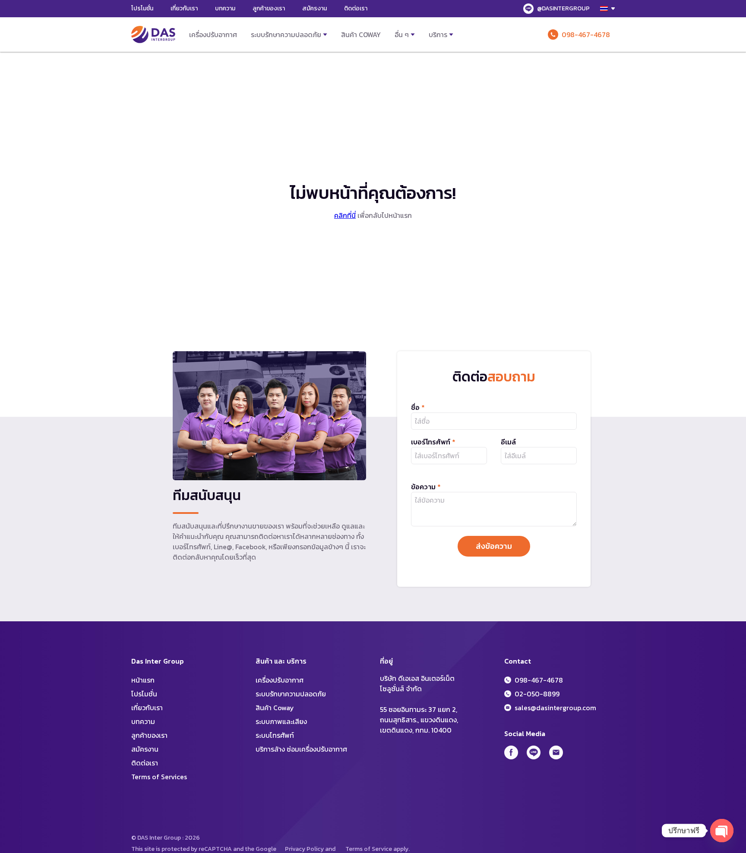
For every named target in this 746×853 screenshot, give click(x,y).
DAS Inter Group (153, 34)
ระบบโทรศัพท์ (275, 735)
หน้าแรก (143, 680)
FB (511, 752)
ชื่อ (418, 407)
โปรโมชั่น (142, 8)
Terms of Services (159, 776)
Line (534, 752)
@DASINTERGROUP (563, 8)
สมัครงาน (314, 8)
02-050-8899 (537, 694)
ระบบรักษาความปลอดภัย (286, 34)
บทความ (225, 8)
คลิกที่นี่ (345, 215)
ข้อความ (426, 487)
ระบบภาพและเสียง (281, 721)
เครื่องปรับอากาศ (213, 34)
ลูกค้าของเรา (269, 8)
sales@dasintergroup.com (555, 707)
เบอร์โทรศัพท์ (433, 442)
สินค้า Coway (361, 34)
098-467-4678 (586, 34)
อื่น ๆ (402, 34)
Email (556, 752)
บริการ (438, 34)
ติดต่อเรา (355, 8)
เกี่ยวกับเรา (184, 8)
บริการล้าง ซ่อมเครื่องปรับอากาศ (301, 749)
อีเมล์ (508, 442)
